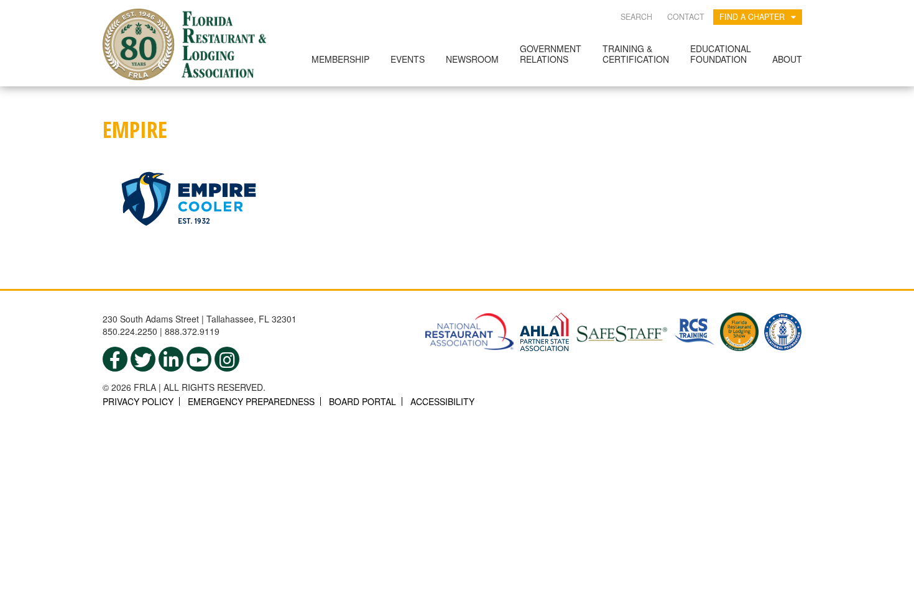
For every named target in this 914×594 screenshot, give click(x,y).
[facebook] (115, 359)
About (787, 59)
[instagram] (227, 359)
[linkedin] (171, 359)
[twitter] (143, 359)
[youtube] (199, 359)
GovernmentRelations (550, 53)
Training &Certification (635, 53)
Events (407, 59)
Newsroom (472, 59)
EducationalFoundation (720, 53)
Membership (340, 59)
